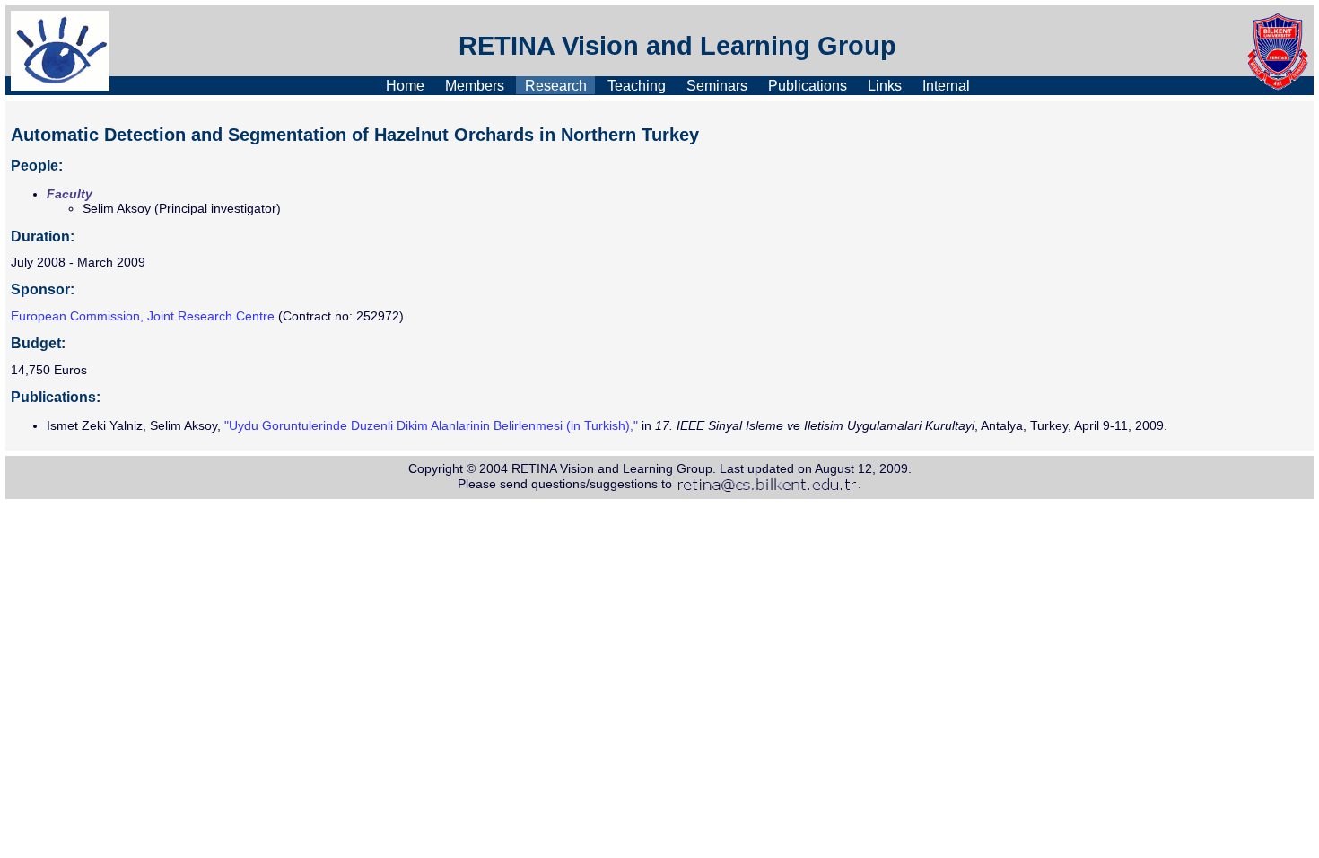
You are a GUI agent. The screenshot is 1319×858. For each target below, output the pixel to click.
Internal (946, 84)
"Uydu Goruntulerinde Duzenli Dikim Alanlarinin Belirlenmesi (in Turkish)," (431, 425)
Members (474, 84)
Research (556, 84)
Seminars (716, 84)
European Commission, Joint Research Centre (143, 316)
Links (885, 84)
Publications (807, 84)
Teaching (636, 84)
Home (405, 84)
